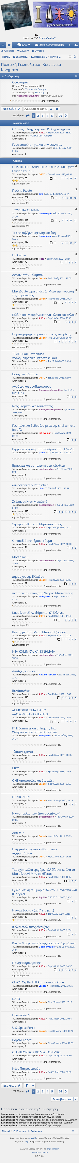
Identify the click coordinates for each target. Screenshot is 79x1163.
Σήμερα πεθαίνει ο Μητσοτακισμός (37, 524)
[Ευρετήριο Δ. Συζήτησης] (39, 16)
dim (41, 194)
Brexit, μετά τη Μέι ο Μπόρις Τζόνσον (39, 632)
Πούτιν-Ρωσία (22, 190)
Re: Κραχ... (40, 92)
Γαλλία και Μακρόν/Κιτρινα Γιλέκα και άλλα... (44, 315)
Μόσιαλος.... (21, 557)
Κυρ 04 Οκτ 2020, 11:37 (59, 877)
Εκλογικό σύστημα (25, 374)
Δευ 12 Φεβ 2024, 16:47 (57, 194)
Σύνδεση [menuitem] (70, 46)
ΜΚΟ (15, 768)
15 (71, 178)
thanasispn (45, 213)
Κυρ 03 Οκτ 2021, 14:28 (59, 616)
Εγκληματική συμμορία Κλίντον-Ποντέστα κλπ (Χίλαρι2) (44, 892)
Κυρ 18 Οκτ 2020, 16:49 (60, 338)
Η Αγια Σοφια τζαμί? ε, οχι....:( (33, 910)
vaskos (42, 986)
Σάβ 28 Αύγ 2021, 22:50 (59, 278)
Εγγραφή (39, 51)
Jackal (42, 278)
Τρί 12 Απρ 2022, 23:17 (59, 527)
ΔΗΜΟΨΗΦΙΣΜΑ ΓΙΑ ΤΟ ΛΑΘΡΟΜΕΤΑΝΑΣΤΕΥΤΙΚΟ (30, 712)
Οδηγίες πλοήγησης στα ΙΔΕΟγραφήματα (41, 129)
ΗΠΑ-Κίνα (19, 255)
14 (67, 178)
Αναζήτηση (9, 51)
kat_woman (45, 433)
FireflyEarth (45, 596)
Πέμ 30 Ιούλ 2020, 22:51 (60, 930)
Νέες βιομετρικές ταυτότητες (32, 406)
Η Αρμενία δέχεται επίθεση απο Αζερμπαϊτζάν (34, 851)
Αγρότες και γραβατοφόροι (31, 386)
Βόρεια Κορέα (22, 1040)
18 (67, 721)
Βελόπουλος (21, 691)
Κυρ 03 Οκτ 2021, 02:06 (59, 635)
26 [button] (60, 116)
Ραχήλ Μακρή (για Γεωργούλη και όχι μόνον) (43, 943)
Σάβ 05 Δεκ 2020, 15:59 (59, 784)
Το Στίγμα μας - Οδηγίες (40, 135)
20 (75, 721)
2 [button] (38, 116)
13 (62, 178)
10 (67, 198)
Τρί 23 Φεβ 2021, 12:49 (59, 771)
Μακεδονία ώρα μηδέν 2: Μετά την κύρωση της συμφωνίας (43, 293)
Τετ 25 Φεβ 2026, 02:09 (59, 378)
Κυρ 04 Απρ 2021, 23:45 (60, 755)
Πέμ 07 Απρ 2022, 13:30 (60, 544)
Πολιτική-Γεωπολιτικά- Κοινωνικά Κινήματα (31, 67)
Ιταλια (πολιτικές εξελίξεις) (30, 927)
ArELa (42, 132)
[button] (28, 115)
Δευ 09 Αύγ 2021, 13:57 (59, 717)
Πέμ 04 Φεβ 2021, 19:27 (60, 299)
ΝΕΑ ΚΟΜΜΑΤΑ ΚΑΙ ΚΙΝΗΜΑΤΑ (33, 651)
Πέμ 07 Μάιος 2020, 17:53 (60, 1043)
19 (71, 721)
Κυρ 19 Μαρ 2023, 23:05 (59, 452)
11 (71, 198)
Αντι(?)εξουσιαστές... (26, 671)
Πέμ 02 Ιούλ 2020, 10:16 (61, 986)
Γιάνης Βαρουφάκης (26, 963)
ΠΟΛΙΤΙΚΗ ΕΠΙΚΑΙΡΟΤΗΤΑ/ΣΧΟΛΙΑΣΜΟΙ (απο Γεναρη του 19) (43, 169)
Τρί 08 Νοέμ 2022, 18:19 (57, 488)
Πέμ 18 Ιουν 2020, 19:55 (60, 1018)
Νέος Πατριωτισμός (26, 1068)
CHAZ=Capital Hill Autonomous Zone (38, 982)
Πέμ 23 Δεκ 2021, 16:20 (59, 580)
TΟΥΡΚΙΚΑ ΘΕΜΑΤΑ (25, 210)
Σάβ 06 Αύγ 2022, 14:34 (58, 259)
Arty (26, 1141)
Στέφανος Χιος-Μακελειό (29, 501)
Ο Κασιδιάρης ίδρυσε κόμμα (32, 541)
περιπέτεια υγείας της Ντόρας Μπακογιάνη (42, 593)
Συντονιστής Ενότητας (36, 89)
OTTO (42, 174)
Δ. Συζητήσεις (10, 46)
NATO (16, 999)
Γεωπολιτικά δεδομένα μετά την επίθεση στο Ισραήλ (43, 427)
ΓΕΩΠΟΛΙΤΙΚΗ (22, 797)
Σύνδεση (24, 51)
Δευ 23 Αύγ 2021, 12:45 (59, 694)
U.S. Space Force (23, 1028)
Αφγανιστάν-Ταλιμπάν (27, 275)
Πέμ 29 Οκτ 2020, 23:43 (59, 318)
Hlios (41, 259)
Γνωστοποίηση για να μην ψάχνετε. (37, 145)
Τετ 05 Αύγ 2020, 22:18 (59, 914)
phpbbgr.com (53, 1149)
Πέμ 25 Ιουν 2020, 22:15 (60, 1002)
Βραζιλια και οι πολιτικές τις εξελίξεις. (39, 465)
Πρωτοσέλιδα (21, 1015)
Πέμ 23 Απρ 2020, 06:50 (60, 1055)
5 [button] (52, 116)
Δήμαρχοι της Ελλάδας (28, 576)
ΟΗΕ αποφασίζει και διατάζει (32, 780)
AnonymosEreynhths (28, 96)
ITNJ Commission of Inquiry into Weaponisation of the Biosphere (34, 730)
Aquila (42, 897)
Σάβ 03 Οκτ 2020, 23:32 (60, 897)
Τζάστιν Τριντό (22, 752)
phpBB (32, 1138)
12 (75, 198)
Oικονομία (20, 82)
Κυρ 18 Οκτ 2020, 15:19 (60, 836)
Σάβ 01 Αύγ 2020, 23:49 (59, 132)
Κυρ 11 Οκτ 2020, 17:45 (59, 856)
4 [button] (47, 116)
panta (42, 452)
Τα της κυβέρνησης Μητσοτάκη (34, 233)
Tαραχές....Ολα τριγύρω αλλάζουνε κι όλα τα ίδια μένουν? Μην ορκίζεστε (43, 871)
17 (62, 721)
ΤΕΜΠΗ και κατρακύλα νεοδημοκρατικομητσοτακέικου (34, 356)
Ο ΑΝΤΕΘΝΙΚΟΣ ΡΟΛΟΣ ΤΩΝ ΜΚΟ (36, 1052)
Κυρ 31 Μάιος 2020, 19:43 (60, 1031)
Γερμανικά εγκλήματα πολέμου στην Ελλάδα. (43, 449)
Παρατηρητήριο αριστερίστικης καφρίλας (41, 334)
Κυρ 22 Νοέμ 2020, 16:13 (60, 800)
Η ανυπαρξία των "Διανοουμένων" (36, 813)
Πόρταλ (6, 57)
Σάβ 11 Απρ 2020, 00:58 (59, 1072)
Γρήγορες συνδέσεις (4, 46)
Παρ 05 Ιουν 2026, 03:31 (60, 174)
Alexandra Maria (47, 674)
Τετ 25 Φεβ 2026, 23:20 (59, 361)
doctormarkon (46, 469)
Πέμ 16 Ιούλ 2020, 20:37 (60, 966)
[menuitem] (24, 45)
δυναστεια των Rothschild (30, 485)
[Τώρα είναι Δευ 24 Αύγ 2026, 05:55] (70, 57)
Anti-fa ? (17, 833)
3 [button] (43, 116)
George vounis (47, 947)
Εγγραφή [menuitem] (77, 46)
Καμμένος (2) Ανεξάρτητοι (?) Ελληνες (38, 613)
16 (75, 178)
